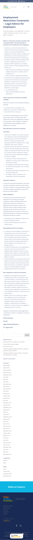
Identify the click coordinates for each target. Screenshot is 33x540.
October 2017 (6, 405)
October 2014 (6, 433)
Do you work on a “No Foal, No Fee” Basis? (14, 342)
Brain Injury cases (8, 346)
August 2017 (6, 410)
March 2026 (6, 367)
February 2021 (7, 388)
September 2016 (7, 417)
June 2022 (5, 377)
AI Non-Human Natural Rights (11, 344)
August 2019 (6, 398)
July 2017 (5, 412)
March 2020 (6, 393)
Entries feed (6, 471)
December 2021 (7, 384)
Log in (4, 469)
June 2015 (5, 421)
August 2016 (6, 419)
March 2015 (6, 424)
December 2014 (7, 431)
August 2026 (6, 365)
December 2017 (7, 403)
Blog (4, 35)
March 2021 (6, 386)
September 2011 (7, 454)
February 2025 (7, 372)
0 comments (10, 35)
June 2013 (5, 449)
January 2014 (6, 445)
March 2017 (6, 414)
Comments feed (7, 473)
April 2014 (6, 440)
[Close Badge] (22, 534)
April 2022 (6, 382)
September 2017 (7, 407)
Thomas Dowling (9, 31)
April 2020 (6, 391)
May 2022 (5, 379)
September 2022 (7, 375)
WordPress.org (7, 476)
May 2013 (5, 452)
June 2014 (5, 438)
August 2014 (6, 435)
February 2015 (7, 426)
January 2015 (6, 428)
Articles (25, 33)
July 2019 (5, 400)
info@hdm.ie (6, 521)
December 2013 (7, 447)
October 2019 (6, 396)
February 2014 (7, 442)
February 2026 (7, 370)
